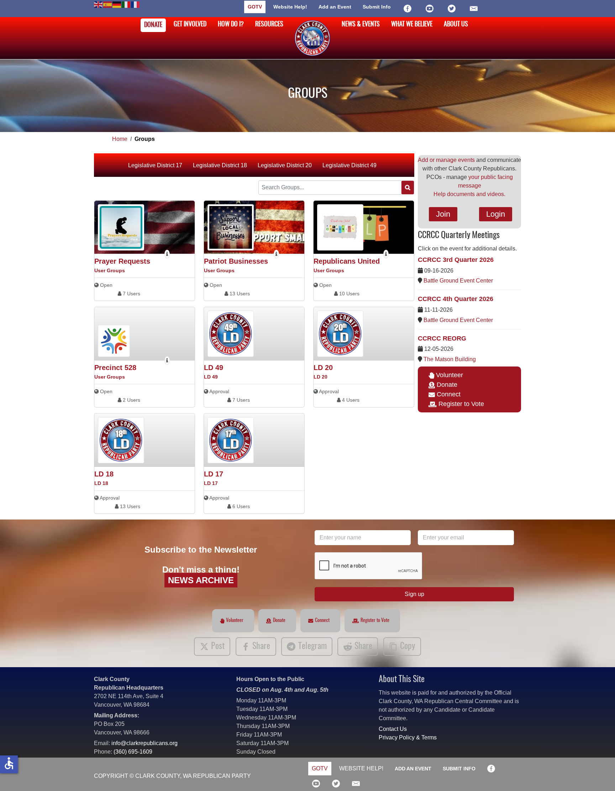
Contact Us (393, 729)
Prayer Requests (122, 261)
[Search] (407, 187)
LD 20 (323, 367)
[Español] (107, 4)
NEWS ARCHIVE (201, 580)
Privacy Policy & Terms (408, 737)
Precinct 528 (115, 367)
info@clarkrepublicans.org (144, 743)
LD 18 (104, 474)
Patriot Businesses (236, 261)
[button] (599, 775)
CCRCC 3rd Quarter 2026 (456, 259)
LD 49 (213, 367)
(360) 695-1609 (133, 752)
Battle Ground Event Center (458, 281)
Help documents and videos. (469, 194)
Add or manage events (446, 160)
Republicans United (347, 261)
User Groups (109, 270)
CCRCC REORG (442, 338)
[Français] (135, 4)
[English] (98, 4)
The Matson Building (450, 359)
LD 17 (213, 474)
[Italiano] (126, 4)
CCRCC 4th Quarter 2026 (455, 298)
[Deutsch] (117, 4)
